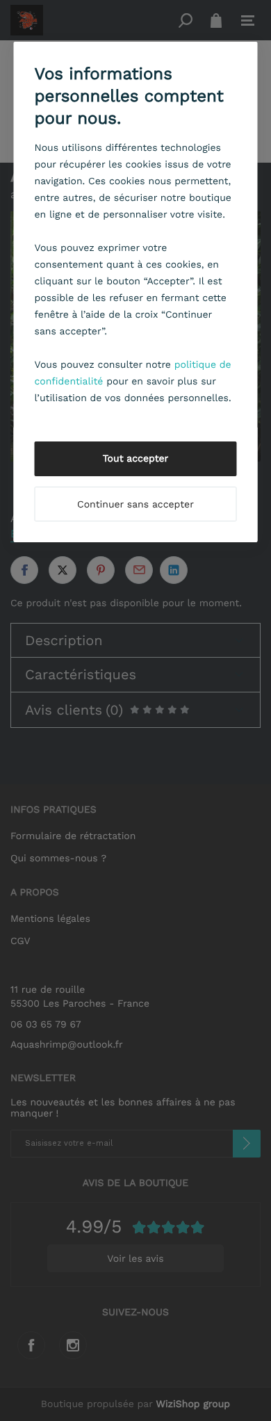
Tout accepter (136, 458)
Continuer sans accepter (135, 504)
